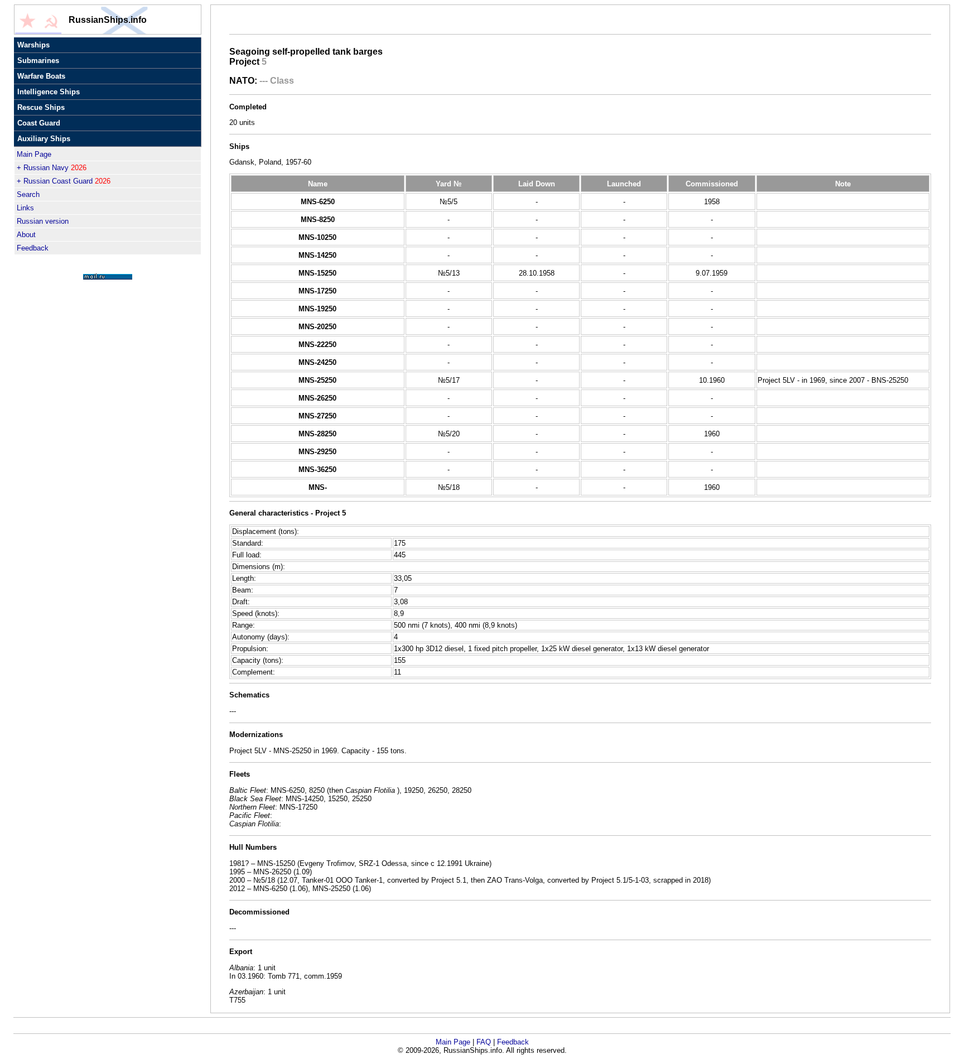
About (26, 234)
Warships (33, 45)
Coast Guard (38, 123)
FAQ (483, 1042)
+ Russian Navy (51, 167)
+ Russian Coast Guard (63, 181)
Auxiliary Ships (43, 138)
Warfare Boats (41, 76)
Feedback (33, 248)
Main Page (34, 154)
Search (28, 194)
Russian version (43, 221)
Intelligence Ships (48, 92)
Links (25, 208)
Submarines (38, 60)
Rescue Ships (41, 107)
